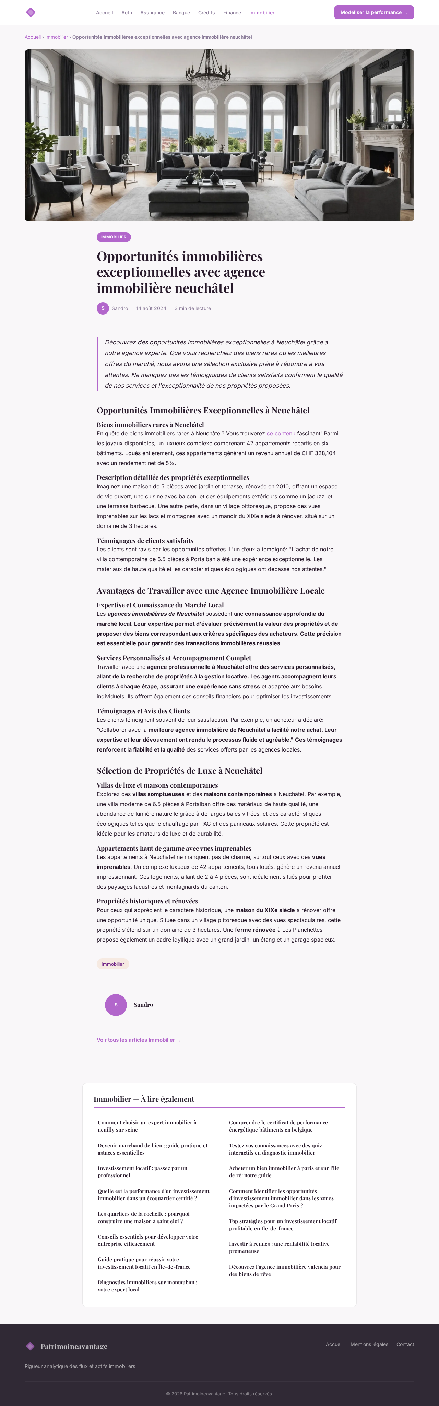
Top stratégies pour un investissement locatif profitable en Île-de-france (282, 1225)
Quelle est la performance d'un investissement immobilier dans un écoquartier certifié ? (153, 1195)
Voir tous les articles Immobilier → (139, 1040)
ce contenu (281, 433)
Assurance (152, 12)
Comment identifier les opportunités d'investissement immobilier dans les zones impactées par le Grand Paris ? (281, 1198)
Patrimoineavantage (73, 1346)
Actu (126, 12)
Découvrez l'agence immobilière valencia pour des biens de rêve (285, 1270)
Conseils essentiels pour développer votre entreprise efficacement (148, 1240)
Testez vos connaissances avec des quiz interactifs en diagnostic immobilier (275, 1149)
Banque (181, 12)
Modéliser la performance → (374, 12)
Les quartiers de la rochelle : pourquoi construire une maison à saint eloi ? (144, 1217)
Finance (232, 12)
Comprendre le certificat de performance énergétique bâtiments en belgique (278, 1126)
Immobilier (261, 12)
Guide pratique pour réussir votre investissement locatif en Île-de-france (144, 1263)
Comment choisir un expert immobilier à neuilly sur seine (147, 1126)
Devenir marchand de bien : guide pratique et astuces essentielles (152, 1149)
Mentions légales (369, 1344)
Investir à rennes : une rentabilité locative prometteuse (279, 1247)
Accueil (104, 12)
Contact (405, 1344)
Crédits (206, 12)
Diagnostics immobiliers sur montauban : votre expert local (147, 1286)
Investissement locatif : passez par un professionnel (142, 1172)
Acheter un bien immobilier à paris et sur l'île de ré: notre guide (284, 1172)
